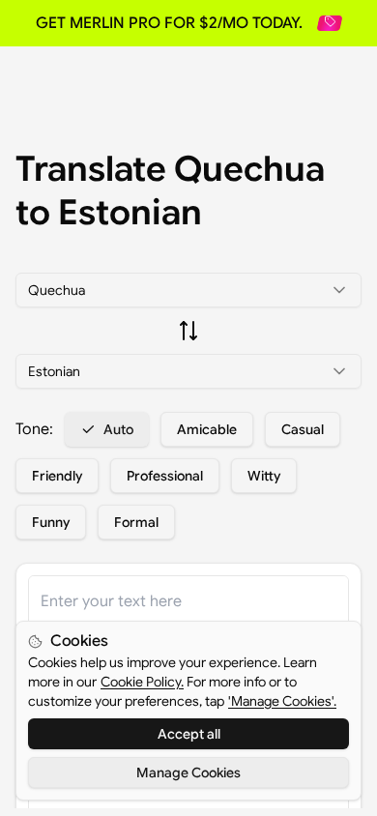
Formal (136, 522)
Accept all (189, 734)
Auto (118, 429)
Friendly (57, 475)
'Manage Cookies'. (282, 701)
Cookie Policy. (142, 681)
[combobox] (188, 290)
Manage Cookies (188, 772)
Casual (302, 429)
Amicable (207, 429)
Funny (51, 522)
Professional (165, 475)
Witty (263, 475)
